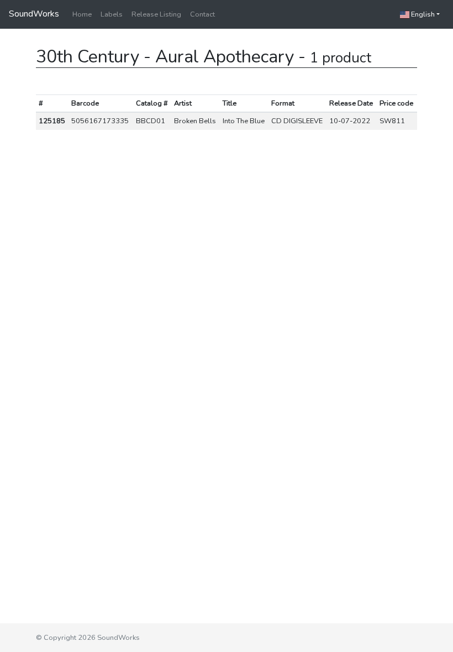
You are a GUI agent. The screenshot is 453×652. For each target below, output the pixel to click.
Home (82, 14)
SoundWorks (34, 14)
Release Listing (156, 14)
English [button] (422, 14)
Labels (112, 14)
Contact (202, 14)
